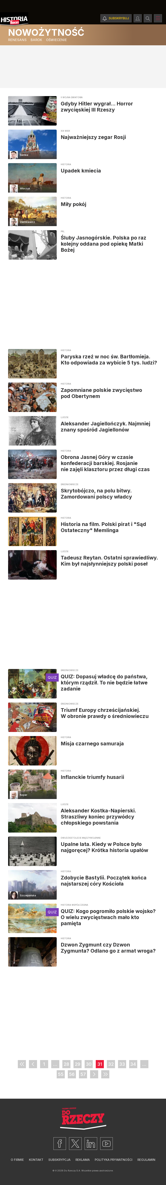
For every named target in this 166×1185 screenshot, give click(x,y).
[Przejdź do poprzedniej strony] (33, 1064)
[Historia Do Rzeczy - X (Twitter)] (75, 1143)
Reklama (83, 1160)
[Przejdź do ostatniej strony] (105, 1074)
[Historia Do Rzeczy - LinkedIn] (91, 1143)
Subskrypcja (59, 1160)
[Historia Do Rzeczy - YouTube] (106, 1143)
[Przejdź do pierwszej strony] (22, 1064)
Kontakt (36, 1160)
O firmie (17, 1160)
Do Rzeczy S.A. (72, 1170)
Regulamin (146, 1160)
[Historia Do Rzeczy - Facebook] (59, 1143)
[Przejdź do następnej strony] (94, 1074)
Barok (36, 40)
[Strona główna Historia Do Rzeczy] (14, 19)
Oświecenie (56, 40)
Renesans (17, 40)
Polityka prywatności (113, 1160)
